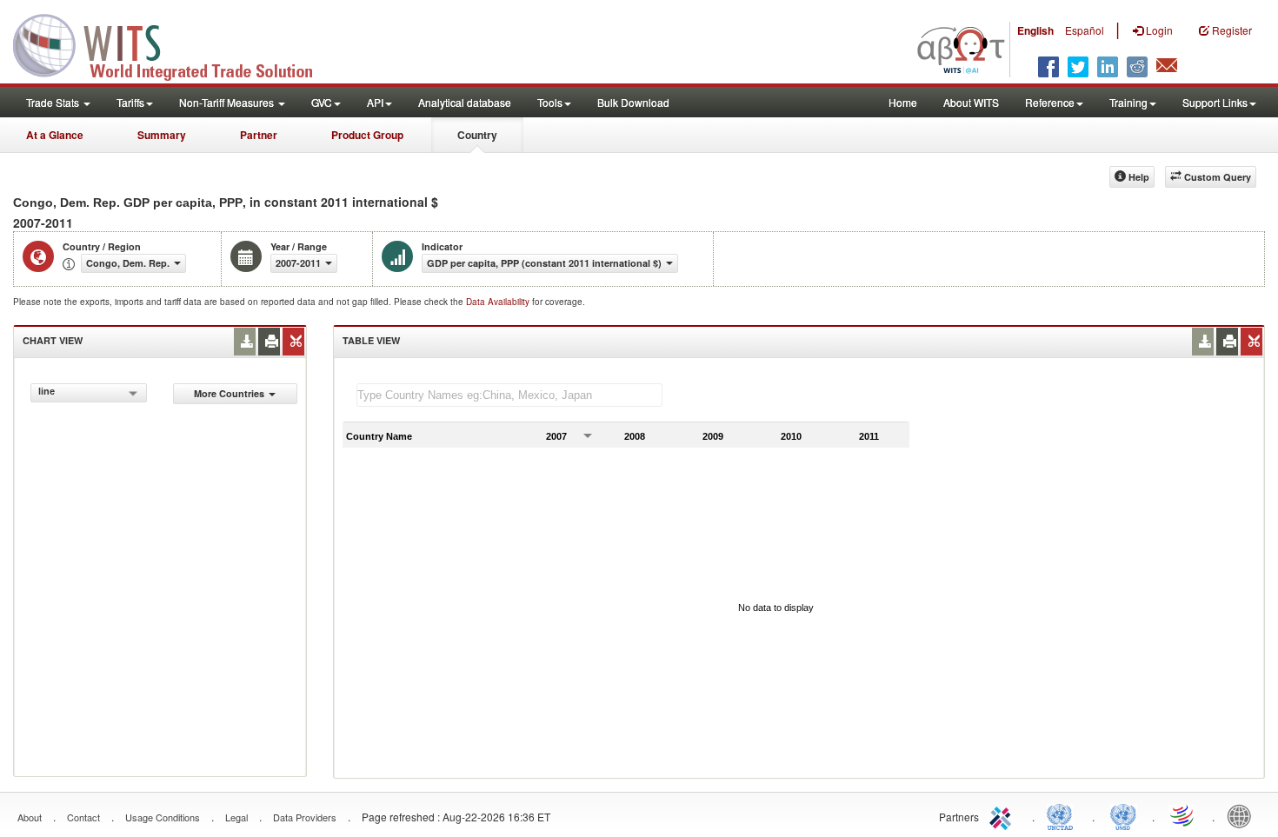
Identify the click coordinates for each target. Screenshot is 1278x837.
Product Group (367, 135)
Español (1084, 30)
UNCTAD (1063, 815)
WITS (174, 43)
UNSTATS (1123, 815)
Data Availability (499, 302)
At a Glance (54, 135)
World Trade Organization (1183, 815)
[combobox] (88, 392)
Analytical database (464, 102)
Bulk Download (633, 102)
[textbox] (509, 395)
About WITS (971, 102)
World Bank (1243, 815)
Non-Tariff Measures (227, 102)
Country (477, 135)
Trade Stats (54, 102)
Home (903, 102)
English (1035, 30)
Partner (258, 135)
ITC (1003, 815)
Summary (161, 135)
